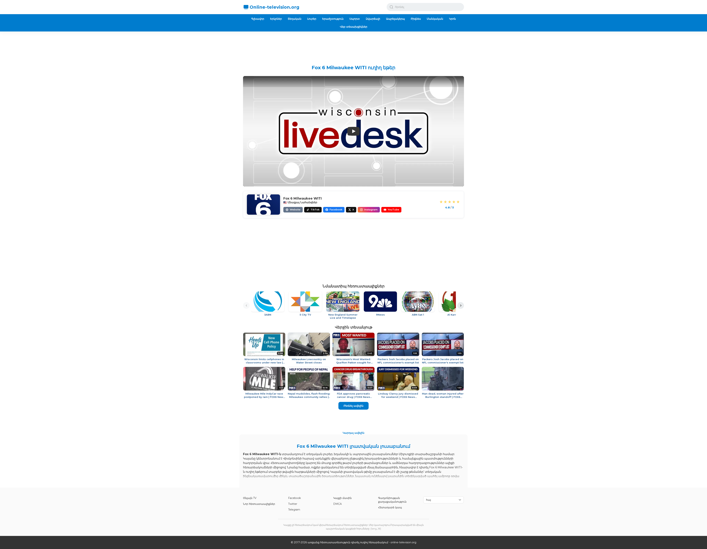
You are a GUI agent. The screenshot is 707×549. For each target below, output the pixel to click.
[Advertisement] (353, 45)
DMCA (337, 504)
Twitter (292, 504)
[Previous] (246, 305)
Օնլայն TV (249, 498)
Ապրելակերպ (395, 18)
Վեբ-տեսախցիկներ (353, 26)
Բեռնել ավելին (353, 405)
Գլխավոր (257, 18)
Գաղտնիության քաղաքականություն (392, 499)
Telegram (294, 509)
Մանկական (435, 18)
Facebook (294, 498)
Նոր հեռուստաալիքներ (259, 504)
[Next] (460, 305)
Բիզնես (416, 18)
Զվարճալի (373, 18)
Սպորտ (354, 18)
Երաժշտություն (333, 18)
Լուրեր (311, 18)
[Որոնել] (391, 7)
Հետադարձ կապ (390, 507)
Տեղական (294, 18)
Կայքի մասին (342, 498)
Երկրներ (276, 18)
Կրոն (452, 18)
